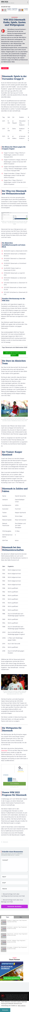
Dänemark (5, 842)
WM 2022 (5, 68)
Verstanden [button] (5, 1010)
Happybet (4, 750)
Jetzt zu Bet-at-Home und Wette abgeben (15, 354)
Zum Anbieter (14, 783)
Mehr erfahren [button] (22, 1005)
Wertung (20, 770)
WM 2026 (4, 2)
